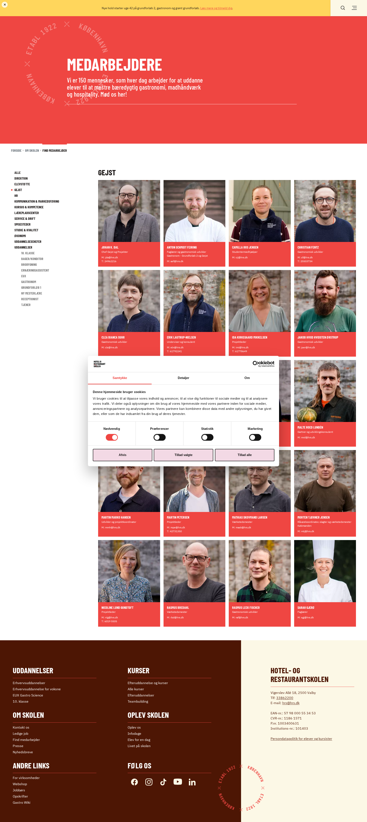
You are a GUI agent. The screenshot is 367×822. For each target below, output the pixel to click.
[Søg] (343, 7)
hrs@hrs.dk (290, 703)
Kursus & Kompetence (29, 207)
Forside (16, 150)
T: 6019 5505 (109, 621)
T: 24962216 (109, 261)
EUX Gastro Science (28, 695)
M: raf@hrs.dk (240, 617)
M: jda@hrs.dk (110, 257)
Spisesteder (22, 224)
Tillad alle (245, 455)
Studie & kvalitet (26, 230)
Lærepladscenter (26, 213)
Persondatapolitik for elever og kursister (301, 738)
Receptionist (29, 299)
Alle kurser (136, 689)
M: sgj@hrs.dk (306, 617)
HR (16, 195)
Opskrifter (20, 796)
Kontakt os (21, 727)
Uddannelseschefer (27, 241)
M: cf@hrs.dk (305, 257)
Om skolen (32, 150)
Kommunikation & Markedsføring (36, 201)
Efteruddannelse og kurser (148, 683)
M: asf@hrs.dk (175, 261)
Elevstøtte (22, 184)
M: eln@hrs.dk (175, 347)
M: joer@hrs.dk (306, 347)
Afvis (122, 455)
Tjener (26, 305)
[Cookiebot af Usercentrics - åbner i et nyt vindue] (255, 364)
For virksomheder (26, 778)
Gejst (18, 190)
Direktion (21, 178)
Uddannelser (23, 247)
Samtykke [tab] (120, 378)
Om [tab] (247, 378)
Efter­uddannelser (141, 695)
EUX (23, 276)
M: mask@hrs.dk (241, 527)
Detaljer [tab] (183, 378)
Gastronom (28, 282)
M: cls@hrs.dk (110, 347)
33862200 (284, 698)
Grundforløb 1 (31, 287)
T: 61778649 (239, 351)
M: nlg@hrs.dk (110, 617)
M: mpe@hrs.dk (176, 527)
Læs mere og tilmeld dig (216, 8)
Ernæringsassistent (35, 270)
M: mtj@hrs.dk (306, 531)
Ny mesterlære (31, 293)
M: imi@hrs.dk (240, 347)
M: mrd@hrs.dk (306, 437)
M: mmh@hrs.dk (111, 527)
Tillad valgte (183, 455)
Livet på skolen (139, 746)
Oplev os (134, 727)
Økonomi (20, 236)
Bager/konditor (32, 259)
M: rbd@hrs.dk (175, 617)
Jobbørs (19, 790)
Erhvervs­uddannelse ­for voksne (37, 689)
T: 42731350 (174, 531)
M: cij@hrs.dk (240, 257)
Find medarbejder (26, 740)
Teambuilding (138, 701)
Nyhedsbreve (23, 752)
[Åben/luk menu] (354, 7)
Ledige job (20, 733)
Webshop (20, 784)
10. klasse (28, 253)
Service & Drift (24, 218)
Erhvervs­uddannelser (29, 683)
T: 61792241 (174, 351)
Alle (17, 172)
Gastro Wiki (21, 802)
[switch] (160, 437)
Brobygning (29, 264)
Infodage (134, 733)
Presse (18, 746)
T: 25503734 (305, 261)
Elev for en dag (139, 740)
